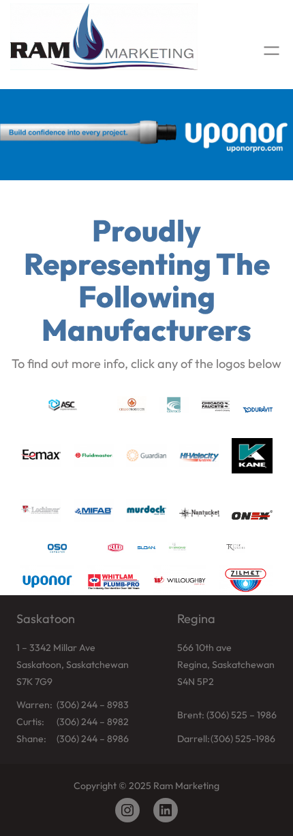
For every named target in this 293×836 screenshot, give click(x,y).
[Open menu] (271, 50)
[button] (146, 134)
